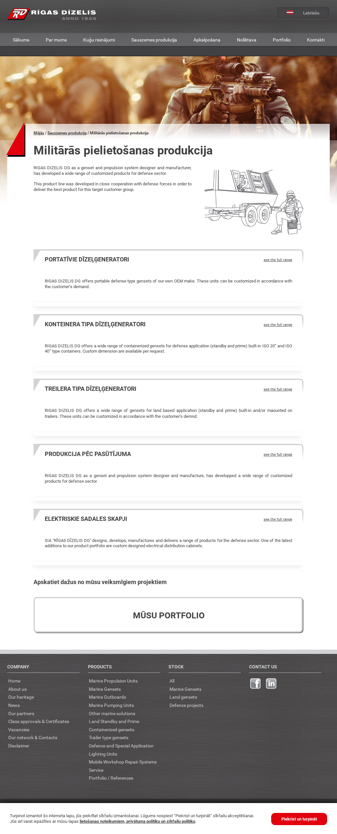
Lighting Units (103, 754)
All (171, 681)
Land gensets (183, 697)
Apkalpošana (207, 40)
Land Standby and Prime (114, 721)
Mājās (39, 132)
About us (17, 689)
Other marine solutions (112, 713)
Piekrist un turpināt (299, 819)
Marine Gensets (105, 689)
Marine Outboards (107, 697)
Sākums (21, 40)
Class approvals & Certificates (38, 721)
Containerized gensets (111, 729)
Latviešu (311, 13)
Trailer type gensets (108, 737)
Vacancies (18, 729)
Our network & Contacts (32, 737)
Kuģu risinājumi (99, 40)
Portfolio (282, 40)
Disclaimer (18, 745)
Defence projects (186, 705)
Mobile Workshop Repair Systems (123, 762)
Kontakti (315, 40)
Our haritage (21, 697)
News (14, 705)
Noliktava (246, 40)
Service (96, 770)
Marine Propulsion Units (113, 681)
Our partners (21, 713)
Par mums (56, 40)
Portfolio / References (111, 778)
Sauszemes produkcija (154, 40)
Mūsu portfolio (169, 615)
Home (14, 681)
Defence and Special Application (121, 745)
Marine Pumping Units (111, 705)
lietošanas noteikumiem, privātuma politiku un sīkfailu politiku (137, 821)
